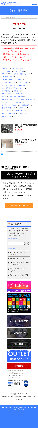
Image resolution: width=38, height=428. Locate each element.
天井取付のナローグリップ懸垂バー (20, 276)
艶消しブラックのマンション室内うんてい (26, 141)
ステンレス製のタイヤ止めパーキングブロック (20, 270)
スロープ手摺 (19, 71)
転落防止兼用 (25, 105)
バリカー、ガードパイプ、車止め (11, 79)
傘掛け (4, 96)
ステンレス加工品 (18, 68)
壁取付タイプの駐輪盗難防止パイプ (26, 126)
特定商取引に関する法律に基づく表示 (14, 396)
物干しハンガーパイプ (8, 113)
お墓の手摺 (5, 68)
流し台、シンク (6, 116)
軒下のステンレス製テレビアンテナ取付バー (20, 253)
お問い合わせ (32, 396)
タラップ (4, 74)
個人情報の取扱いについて (19, 394)
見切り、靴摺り (20, 93)
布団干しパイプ (18, 110)
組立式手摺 (5, 102)
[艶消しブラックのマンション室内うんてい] (8, 143)
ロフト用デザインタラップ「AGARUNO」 (14, 85)
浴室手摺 (22, 113)
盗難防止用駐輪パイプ (8, 108)
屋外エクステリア (19, 88)
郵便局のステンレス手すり (18, 258)
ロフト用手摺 (6, 88)
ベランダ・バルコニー (8, 82)
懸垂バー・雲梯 (6, 93)
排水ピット (22, 108)
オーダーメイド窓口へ (19, 205)
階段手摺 (16, 91)
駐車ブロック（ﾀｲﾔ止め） (9, 105)
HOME (3, 17)
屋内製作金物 (6, 91)
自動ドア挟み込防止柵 (16, 96)
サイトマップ (19, 399)
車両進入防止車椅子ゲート (10, 99)
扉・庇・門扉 (6, 110)
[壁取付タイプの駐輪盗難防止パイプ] (8, 128)
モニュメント (23, 82)
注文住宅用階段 (17, 102)
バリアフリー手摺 (7, 77)
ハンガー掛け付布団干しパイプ (21, 74)
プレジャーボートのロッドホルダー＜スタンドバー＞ (20, 263)
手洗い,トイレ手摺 (26, 99)
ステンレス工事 (6, 71)
